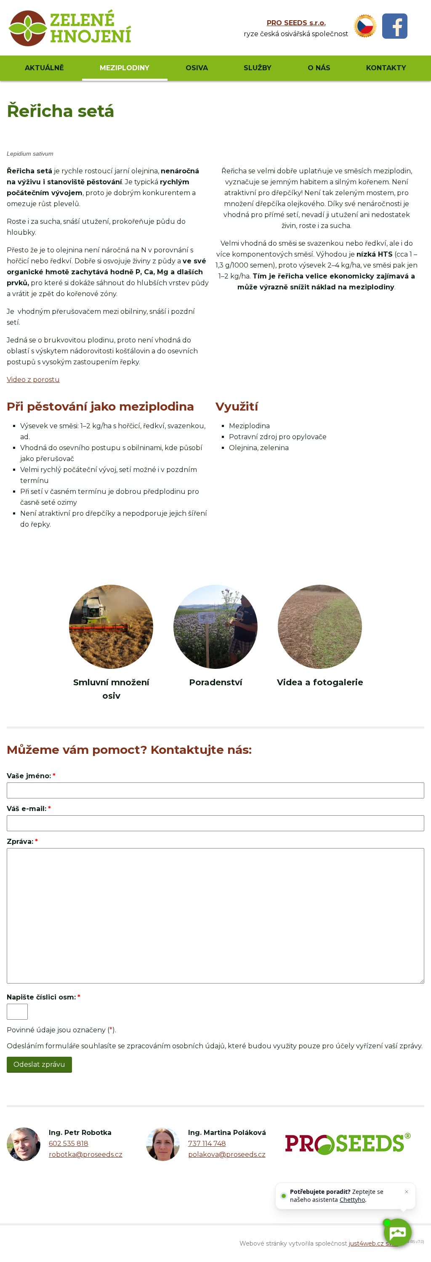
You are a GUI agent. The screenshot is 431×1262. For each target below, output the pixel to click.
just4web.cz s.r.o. (373, 1243)
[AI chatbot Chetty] (397, 1232)
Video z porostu (33, 380)
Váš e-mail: (26, 809)
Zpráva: (20, 842)
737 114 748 (207, 1144)
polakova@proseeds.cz (227, 1155)
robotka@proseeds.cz (85, 1155)
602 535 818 (68, 1144)
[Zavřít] (406, 1191)
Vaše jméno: (29, 776)
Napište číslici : (41, 997)
